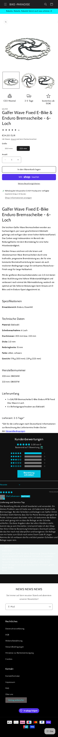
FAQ (7, 688)
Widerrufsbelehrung (14, 641)
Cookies (8, 659)
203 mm (10, 149)
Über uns (9, 694)
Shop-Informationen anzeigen (18, 197)
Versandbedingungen (15, 431)
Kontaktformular (12, 676)
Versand (13, 139)
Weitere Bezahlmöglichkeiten (29, 183)
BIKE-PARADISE (25, 732)
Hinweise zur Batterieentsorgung (19, 653)
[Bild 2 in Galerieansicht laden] (29, 80)
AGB (7, 634)
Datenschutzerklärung (14, 628)
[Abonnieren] (49, 607)
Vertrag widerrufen (16, 700)
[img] (6, 492)
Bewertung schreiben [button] (29, 473)
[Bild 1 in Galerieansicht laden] (11, 80)
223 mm (23, 148)
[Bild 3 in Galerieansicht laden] (46, 80)
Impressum (10, 682)
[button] (5, 4)
